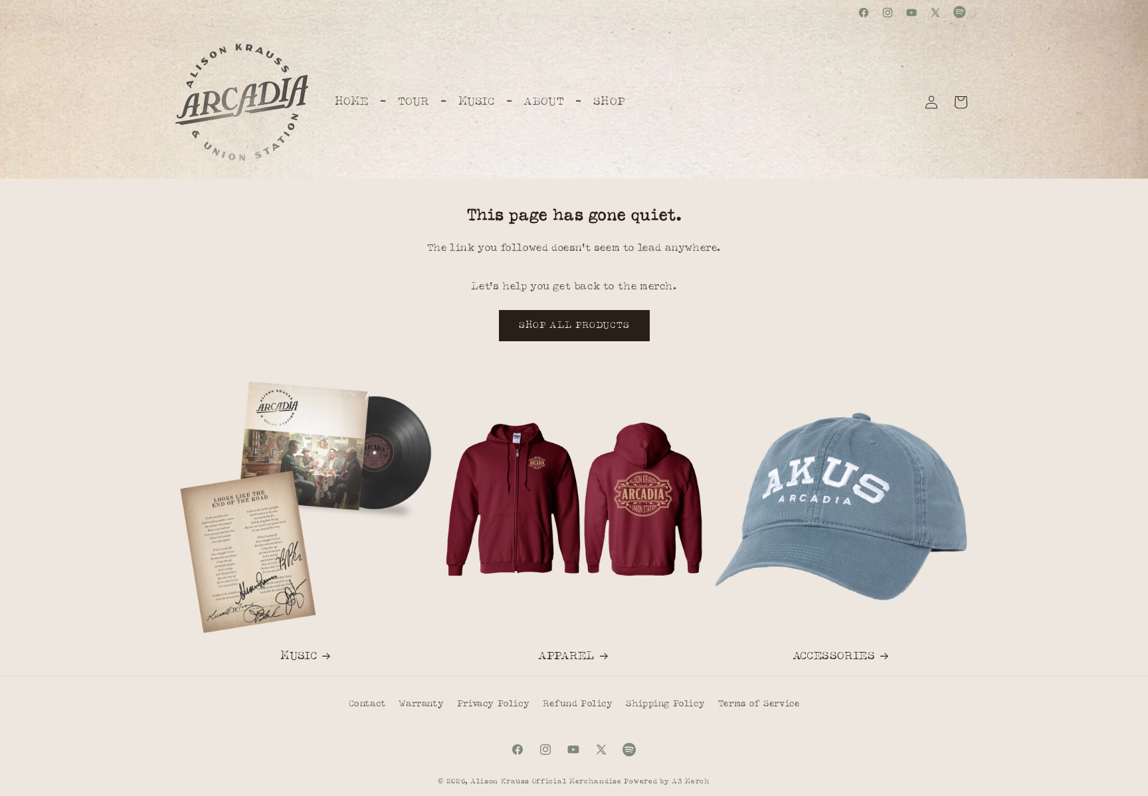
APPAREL (566, 656)
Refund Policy (578, 704)
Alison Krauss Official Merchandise (546, 781)
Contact (367, 704)
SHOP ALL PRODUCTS (574, 325)
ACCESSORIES (834, 656)
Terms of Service (759, 704)
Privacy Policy (493, 704)
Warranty (421, 704)
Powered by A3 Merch (667, 781)
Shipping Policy (665, 704)
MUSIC (298, 656)
